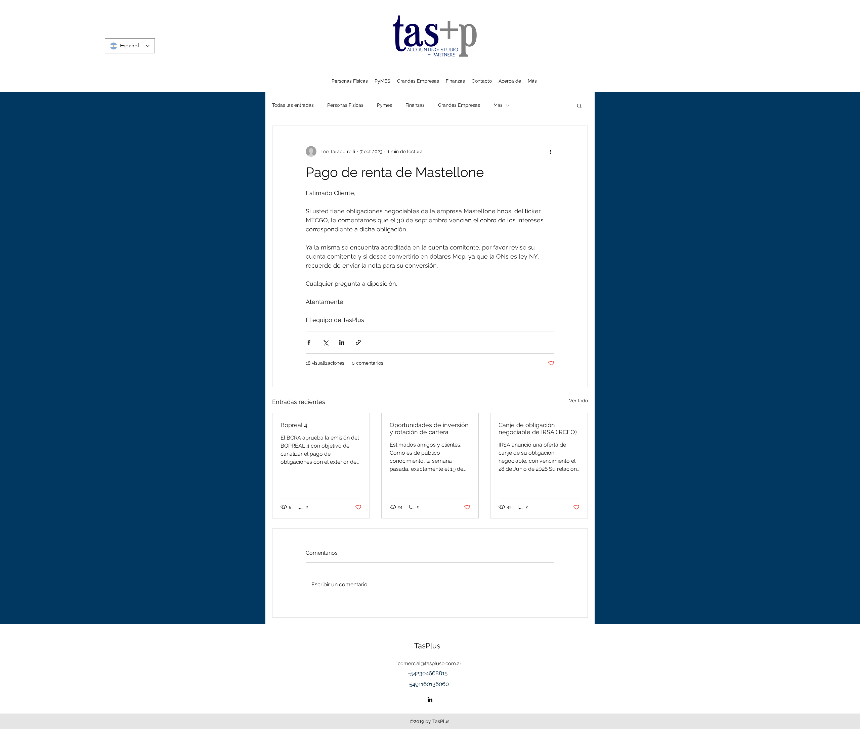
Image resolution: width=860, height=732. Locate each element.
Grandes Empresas (459, 105)
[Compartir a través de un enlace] (358, 342)
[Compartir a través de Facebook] (309, 342)
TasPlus (427, 645)
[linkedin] (430, 699)
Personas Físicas (345, 105)
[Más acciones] (550, 151)
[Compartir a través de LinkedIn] (342, 342)
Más (498, 105)
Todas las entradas (293, 105)
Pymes (384, 105)
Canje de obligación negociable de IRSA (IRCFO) (538, 428)
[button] (579, 105)
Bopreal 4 (294, 424)
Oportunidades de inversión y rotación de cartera (429, 428)
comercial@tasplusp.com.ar (429, 663)
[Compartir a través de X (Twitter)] (325, 342)
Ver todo (578, 400)
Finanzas (415, 105)
